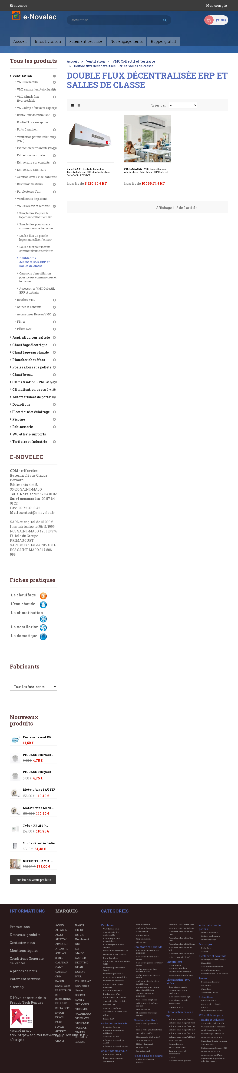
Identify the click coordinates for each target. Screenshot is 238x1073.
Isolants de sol (143, 1051)
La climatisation (27, 612)
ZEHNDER (81, 1037)
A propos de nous (23, 971)
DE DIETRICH (63, 990)
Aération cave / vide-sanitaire (37, 177)
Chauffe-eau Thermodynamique (178, 966)
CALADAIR (61, 962)
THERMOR (81, 1009)
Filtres (21, 321)
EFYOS (59, 1017)
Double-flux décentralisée (33, 115)
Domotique (21, 404)
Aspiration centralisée (31, 337)
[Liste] (78, 104)
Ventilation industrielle (212, 1023)
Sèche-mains (142, 935)
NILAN (79, 967)
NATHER (80, 957)
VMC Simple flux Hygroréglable (28, 98)
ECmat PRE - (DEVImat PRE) (149, 1030)
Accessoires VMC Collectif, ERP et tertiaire (37, 290)
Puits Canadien (27, 129)
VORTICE (81, 1027)
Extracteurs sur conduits (33, 162)
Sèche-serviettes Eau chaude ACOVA (146, 970)
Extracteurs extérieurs (31, 169)
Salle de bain (142, 931)
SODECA (80, 995)
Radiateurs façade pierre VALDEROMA (147, 982)
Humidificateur (176, 1044)
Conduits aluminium (211, 1037)
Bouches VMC (26, 299)
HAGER (79, 925)
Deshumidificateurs (30, 184)
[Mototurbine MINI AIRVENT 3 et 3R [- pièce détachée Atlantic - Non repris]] (15, 793)
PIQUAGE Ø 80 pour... (38, 754)
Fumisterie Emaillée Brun (181, 954)
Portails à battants (209, 932)
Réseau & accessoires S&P (115, 1046)
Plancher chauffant (28, 360)
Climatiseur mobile (178, 987)
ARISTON (60, 939)
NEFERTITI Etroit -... (38, 860)
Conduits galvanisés (211, 1030)
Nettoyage (206, 985)
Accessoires (174, 1004)
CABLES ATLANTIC (144, 1040)
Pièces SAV (24, 329)
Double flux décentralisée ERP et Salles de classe (34, 262)
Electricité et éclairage (31, 412)
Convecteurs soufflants (212, 1055)
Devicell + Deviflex (145, 1033)
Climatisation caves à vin (33, 389)
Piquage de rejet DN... (38, 737)
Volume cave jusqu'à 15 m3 (181, 1019)
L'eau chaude (23, 603)
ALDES (59, 934)
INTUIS (79, 934)
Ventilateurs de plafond (32, 199)
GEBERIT (60, 1031)
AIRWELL (61, 930)
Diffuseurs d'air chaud (179, 957)
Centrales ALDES (111, 1036)
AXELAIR (60, 953)
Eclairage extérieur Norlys (213, 959)
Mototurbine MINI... (38, 807)
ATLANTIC (61, 948)
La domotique (24, 635)
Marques (66, 911)
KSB (77, 944)
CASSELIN (61, 971)
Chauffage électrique (29, 345)
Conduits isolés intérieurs (181, 924)
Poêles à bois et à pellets (31, 367)
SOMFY (79, 999)
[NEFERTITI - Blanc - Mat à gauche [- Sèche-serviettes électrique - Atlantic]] (15, 864)
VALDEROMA (83, 1013)
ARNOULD (61, 944)
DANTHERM (62, 985)
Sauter (79, 990)
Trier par (158, 105)
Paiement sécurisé (25, 979)
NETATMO (81, 962)
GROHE (59, 1040)
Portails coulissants (210, 936)
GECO (59, 1036)
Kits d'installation (177, 1047)
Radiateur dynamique (146, 928)
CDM (58, 976)
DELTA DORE (62, 1008)
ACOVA (59, 925)
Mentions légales (24, 950)
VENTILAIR (82, 1023)
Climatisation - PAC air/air (34, 382)
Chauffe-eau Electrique (180, 971)
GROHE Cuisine (208, 1000)
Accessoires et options (146, 1000)
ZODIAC (80, 1041)
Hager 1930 (206, 963)
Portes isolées (175, 1040)
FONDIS (59, 1026)
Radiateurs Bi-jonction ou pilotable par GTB (213, 1059)
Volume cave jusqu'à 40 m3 (182, 1026)
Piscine (18, 419)
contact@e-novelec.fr (37, 512)
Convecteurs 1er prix (210, 1051)
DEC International (63, 996)
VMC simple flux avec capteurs (37, 108)
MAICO (79, 953)
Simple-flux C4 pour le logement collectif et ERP (35, 215)
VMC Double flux (27, 82)
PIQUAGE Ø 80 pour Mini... (37, 773)
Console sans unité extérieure (178, 991)
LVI (77, 948)
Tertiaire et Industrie (29, 441)
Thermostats (142, 1047)
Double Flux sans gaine (32, 122)
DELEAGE (61, 1003)
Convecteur (108, 1061)
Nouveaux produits (24, 720)
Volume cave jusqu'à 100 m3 (182, 1037)
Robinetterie (22, 427)
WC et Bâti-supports (29, 434)
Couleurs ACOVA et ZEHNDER (145, 994)
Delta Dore (206, 948)
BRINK (59, 957)
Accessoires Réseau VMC (34, 314)
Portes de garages (209, 939)
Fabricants (25, 666)
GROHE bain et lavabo (211, 1004)
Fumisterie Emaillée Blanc (182, 944)
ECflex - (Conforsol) (144, 1044)
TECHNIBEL (82, 1004)
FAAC (58, 1022)
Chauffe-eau (22, 374)
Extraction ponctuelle (31, 155)
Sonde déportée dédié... (40, 843)
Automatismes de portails (33, 397)
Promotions (20, 927)
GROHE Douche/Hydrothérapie (211, 1008)
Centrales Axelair (111, 1027)
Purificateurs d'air (29, 191)
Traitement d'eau (209, 992)
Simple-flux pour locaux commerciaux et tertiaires (36, 226)
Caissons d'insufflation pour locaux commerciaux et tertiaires (37, 277)
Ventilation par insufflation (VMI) (35, 139)
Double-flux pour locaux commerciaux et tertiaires (36, 249)
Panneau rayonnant (112, 1058)
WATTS (80, 1032)
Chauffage (206, 989)
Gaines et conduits (29, 307)
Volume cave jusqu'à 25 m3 (182, 1023)
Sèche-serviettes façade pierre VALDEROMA (147, 988)
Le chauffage (23, 594)
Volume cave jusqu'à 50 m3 (182, 1030)
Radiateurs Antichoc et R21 (214, 1048)
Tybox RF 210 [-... (35, 825)
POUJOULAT (83, 981)
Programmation (143, 939)
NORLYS (80, 971)
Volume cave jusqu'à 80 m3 (182, 1033)
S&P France (82, 985)
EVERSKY (89, 172)
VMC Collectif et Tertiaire (33, 206)
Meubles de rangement (180, 1061)
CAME (59, 967)
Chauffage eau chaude (30, 352)
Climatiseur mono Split (180, 997)
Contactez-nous (22, 942)
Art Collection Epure (210, 970)
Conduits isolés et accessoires (177, 1052)
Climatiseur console (178, 1000)
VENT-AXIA (82, 1018)
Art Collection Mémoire (212, 966)
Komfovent (82, 939)
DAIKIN (59, 981)
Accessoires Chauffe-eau (181, 975)
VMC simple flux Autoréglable (36, 89)
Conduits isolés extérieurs (181, 928)
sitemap (17, 987)
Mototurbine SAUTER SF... (39, 791)
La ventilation (25, 626)
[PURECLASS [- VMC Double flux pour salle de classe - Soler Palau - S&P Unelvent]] (147, 138)
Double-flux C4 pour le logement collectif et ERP (35, 237)
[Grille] (72, 104)
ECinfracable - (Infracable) (148, 1037)
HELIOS (79, 930)
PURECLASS (146, 170)
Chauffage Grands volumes (214, 1041)
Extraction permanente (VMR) (37, 148)
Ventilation (22, 76)
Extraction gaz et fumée (212, 1034)
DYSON (59, 1012)
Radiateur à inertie (112, 1054)
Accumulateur (143, 924)
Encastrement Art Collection (214, 974)
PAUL (78, 976)
